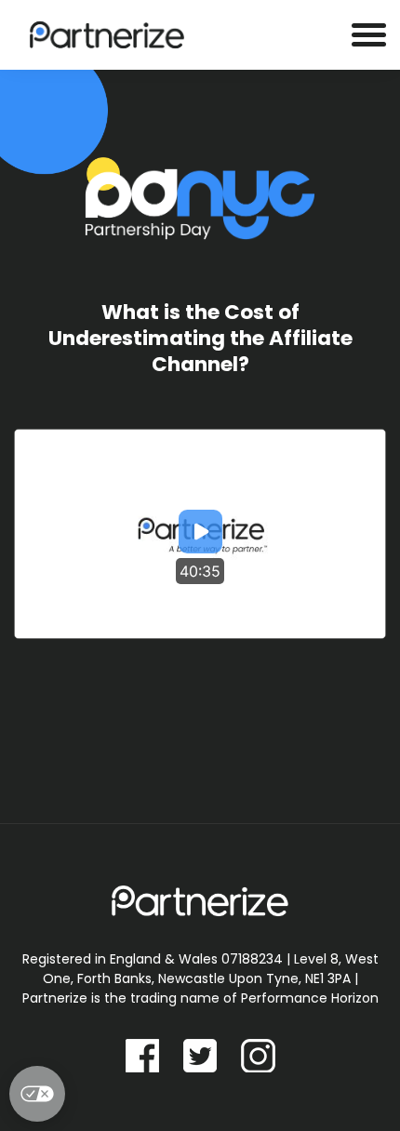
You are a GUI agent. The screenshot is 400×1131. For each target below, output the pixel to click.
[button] (200, 533)
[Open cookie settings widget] (37, 1094)
